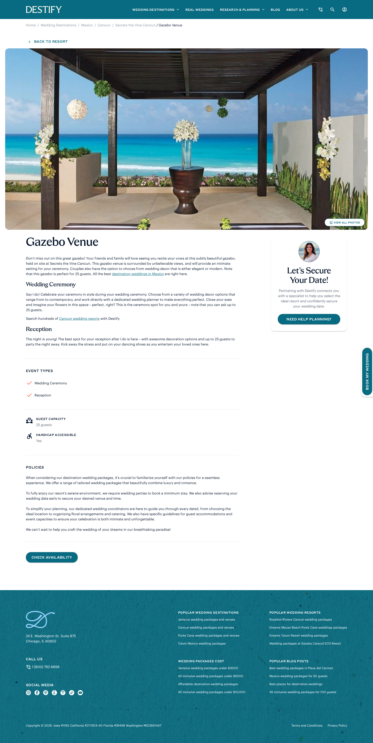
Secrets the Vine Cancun (135, 25)
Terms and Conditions (306, 725)
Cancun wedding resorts (79, 318)
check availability (52, 557)
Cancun (104, 25)
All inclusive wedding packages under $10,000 (211, 692)
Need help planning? (308, 319)
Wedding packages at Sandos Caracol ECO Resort (305, 643)
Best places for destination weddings (295, 684)
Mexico (87, 25)
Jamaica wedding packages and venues (206, 619)
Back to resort (51, 41)
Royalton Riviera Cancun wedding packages (300, 619)
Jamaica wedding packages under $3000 (208, 668)
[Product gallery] (186, 139)
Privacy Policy (337, 725)
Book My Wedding (367, 371)
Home (31, 25)
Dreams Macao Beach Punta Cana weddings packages (308, 627)
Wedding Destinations (58, 25)
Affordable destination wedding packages (208, 684)
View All (344, 223)
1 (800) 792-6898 (45, 667)
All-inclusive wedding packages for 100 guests (302, 692)
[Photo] (186, 139)
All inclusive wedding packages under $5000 (210, 676)
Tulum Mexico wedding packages (202, 643)
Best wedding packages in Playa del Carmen (301, 668)
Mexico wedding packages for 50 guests (298, 676)
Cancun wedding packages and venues (206, 627)
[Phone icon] (320, 9)
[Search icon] (332, 10)
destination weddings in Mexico (138, 274)
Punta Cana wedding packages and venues (208, 635)
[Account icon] (344, 9)
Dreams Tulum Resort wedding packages (298, 635)
